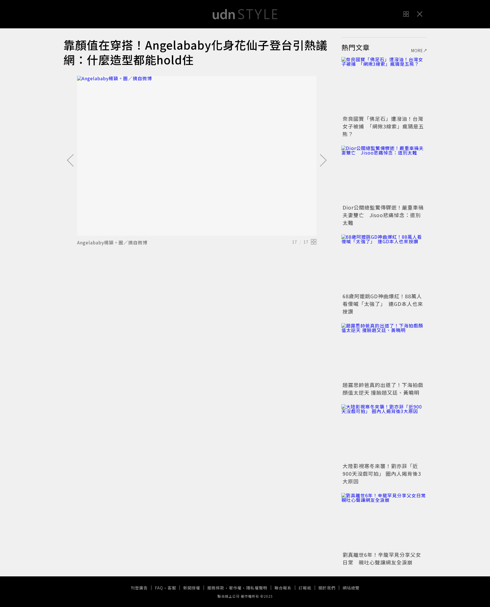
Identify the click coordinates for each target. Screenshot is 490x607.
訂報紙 (305, 587)
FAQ (159, 588)
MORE (417, 50)
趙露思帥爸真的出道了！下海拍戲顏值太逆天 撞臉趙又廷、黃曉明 (383, 388)
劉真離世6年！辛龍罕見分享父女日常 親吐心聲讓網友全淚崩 (382, 558)
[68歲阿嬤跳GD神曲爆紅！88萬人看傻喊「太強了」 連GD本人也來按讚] (383, 262)
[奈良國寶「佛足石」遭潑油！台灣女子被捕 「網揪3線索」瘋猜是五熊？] (383, 85)
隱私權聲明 (256, 588)
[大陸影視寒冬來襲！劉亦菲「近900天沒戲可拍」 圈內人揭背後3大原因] (383, 432)
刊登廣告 (139, 587)
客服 (172, 588)
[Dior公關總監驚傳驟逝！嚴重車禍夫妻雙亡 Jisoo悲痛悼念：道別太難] (383, 174)
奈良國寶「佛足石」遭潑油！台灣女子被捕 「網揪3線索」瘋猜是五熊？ (383, 126)
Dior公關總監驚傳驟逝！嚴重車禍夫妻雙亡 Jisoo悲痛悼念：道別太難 (383, 215)
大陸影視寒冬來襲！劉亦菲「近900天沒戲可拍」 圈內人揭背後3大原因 (382, 473)
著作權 (235, 588)
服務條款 (215, 588)
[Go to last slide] (70, 161)
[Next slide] (323, 161)
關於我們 (326, 587)
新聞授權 (191, 587)
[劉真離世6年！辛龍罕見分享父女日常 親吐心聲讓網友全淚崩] (383, 521)
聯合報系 (283, 587)
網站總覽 (351, 587)
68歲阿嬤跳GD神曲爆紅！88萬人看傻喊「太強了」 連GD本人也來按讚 (383, 303)
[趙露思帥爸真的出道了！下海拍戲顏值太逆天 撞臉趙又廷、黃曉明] (383, 351)
